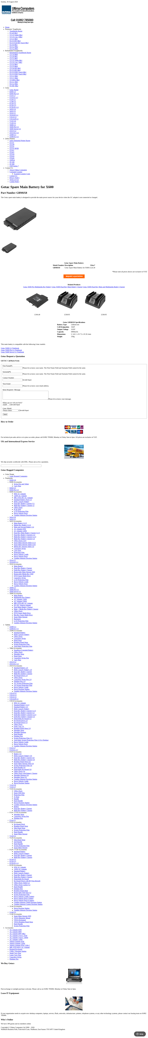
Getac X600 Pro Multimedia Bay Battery (37, 287)
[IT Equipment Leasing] (74, 1010)
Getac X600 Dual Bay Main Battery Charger (67, 287)
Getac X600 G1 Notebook (10, 348)
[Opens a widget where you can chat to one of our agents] (140, 1034)
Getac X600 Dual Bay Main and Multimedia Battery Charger (104, 287)
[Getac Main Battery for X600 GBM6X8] (9, 256)
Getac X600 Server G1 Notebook (12, 352)
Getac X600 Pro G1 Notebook (11, 350)
